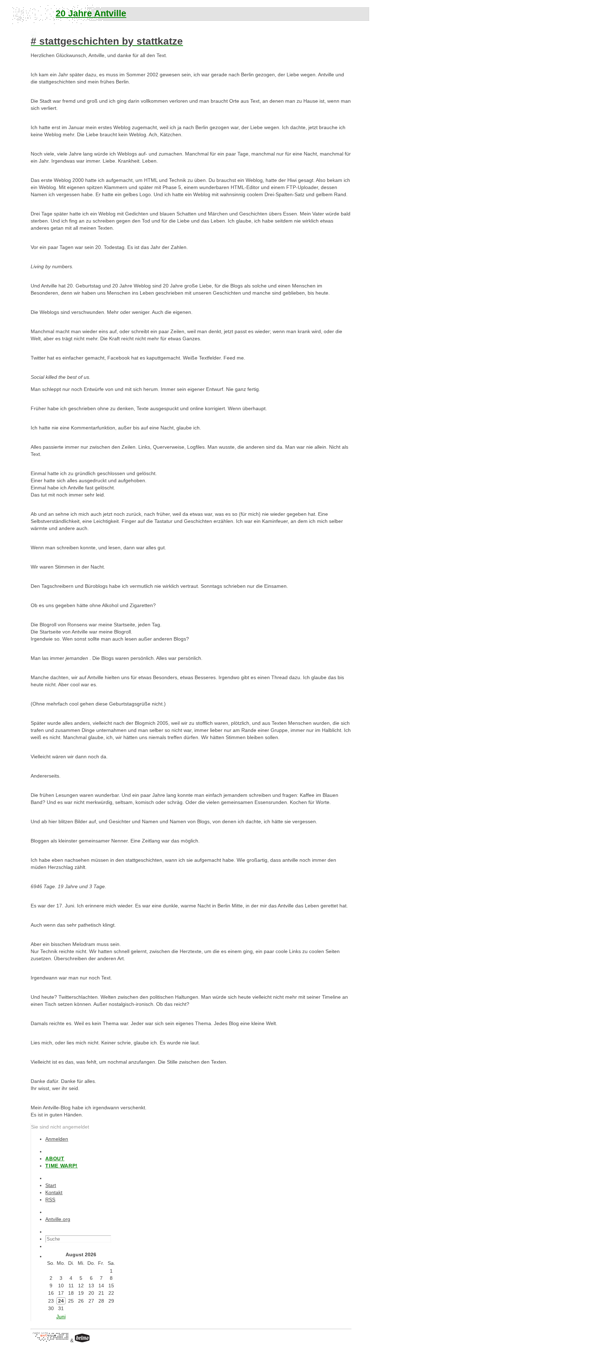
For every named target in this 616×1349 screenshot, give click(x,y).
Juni (61, 1316)
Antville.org (57, 1219)
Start (50, 1185)
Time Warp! (61, 1166)
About (54, 1158)
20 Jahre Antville (91, 13)
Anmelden (56, 1139)
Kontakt (53, 1192)
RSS (50, 1199)
